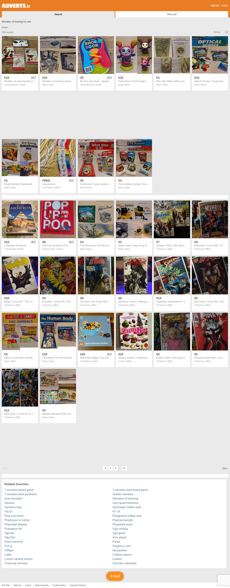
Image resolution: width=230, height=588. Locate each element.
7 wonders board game (19, 489)
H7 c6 (116, 511)
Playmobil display (15, 524)
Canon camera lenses (18, 558)
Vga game (119, 533)
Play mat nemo (14, 515)
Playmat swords (122, 520)
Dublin (22, 84)
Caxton (117, 558)
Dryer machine (13, 541)
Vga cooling (120, 528)
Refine (217, 32)
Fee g (8, 546)
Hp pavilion (119, 550)
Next (224, 468)
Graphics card (121, 546)
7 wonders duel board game (130, 489)
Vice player (119, 537)
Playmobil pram (122, 524)
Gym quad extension (125, 502)
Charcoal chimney (16, 563)
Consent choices (78, 585)
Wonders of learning (125, 498)
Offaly (170, 249)
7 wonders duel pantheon (20, 494)
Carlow (59, 249)
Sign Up (215, 5)
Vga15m (9, 537)
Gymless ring (12, 507)
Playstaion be (13, 528)
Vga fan (9, 533)
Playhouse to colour (17, 520)
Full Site (6, 585)
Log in (28, 585)
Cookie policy (59, 585)
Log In (225, 5)
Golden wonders (123, 494)
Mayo (51, 84)
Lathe (8, 554)
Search (58, 14)
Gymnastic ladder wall (126, 507)
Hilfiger (9, 550)
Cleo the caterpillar (124, 563)
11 (124, 468)
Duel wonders (13, 498)
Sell (116, 576)
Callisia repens (122, 554)
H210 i (8, 511)
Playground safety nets (127, 515)
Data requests (42, 585)
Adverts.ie (16, 6)
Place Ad (171, 14)
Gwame (9, 502)
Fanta (116, 541)
